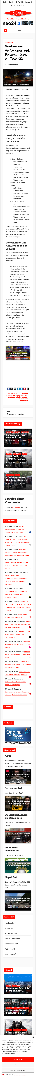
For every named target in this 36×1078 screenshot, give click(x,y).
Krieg (7, 928)
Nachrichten (9, 944)
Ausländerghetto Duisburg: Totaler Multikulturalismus (16, 480)
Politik (18, 432)
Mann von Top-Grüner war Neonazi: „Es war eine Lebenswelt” (18, 624)
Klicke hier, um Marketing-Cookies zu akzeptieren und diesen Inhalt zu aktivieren (18, 353)
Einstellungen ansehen (18, 1070)
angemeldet (16, 507)
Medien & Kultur (11, 939)
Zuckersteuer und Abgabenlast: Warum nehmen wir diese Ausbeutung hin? (16, 594)
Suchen (7, 707)
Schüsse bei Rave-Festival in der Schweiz (16, 437)
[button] (33, 1037)
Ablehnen (18, 1065)
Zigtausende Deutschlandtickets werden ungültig (13, 395)
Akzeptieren (18, 1059)
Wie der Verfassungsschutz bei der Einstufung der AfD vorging (15, 529)
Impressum (22, 1075)
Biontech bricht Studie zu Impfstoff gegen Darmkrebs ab (17, 634)
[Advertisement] (18, 375)
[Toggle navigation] (19, 30)
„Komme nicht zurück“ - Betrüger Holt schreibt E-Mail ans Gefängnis (18, 665)
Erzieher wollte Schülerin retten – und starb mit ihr (17, 655)
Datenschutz (14, 1075)
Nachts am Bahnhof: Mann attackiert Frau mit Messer (18, 644)
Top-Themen (25, 432)
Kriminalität (9, 42)
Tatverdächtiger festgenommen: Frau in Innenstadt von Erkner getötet (16, 565)
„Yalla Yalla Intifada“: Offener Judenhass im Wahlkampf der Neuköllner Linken (17, 552)
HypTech (9, 453)
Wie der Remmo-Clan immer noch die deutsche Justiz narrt (23, 397)
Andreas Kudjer (13, 64)
